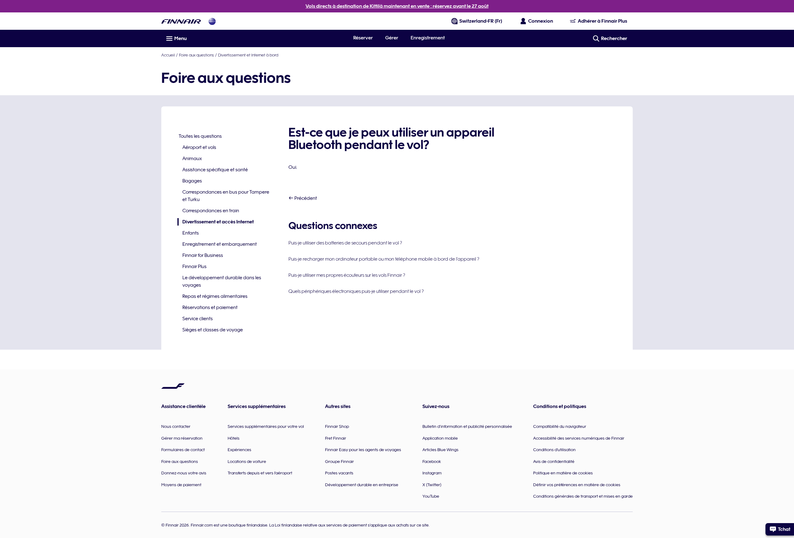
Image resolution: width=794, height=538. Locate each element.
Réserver (363, 38)
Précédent (305, 198)
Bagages (192, 181)
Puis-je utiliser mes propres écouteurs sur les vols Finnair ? (346, 275)
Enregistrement (428, 38)
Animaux (192, 158)
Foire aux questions (196, 54)
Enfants (190, 233)
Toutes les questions (200, 136)
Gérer (391, 38)
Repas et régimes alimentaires (215, 296)
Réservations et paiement (210, 307)
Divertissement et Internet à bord (248, 54)
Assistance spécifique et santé (215, 170)
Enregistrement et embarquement (219, 244)
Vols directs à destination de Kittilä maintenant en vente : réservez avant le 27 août (397, 6)
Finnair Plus (194, 266)
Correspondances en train (210, 210)
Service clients (197, 318)
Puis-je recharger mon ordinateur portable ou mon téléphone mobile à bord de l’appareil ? (383, 259)
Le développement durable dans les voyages (221, 281)
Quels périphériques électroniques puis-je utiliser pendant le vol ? (356, 291)
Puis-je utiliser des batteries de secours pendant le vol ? (345, 243)
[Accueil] (181, 21)
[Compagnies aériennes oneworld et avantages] (212, 21)
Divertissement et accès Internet (215, 222)
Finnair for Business (202, 255)
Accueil (168, 54)
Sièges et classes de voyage (212, 330)
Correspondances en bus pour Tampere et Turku (225, 195)
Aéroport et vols (199, 147)
